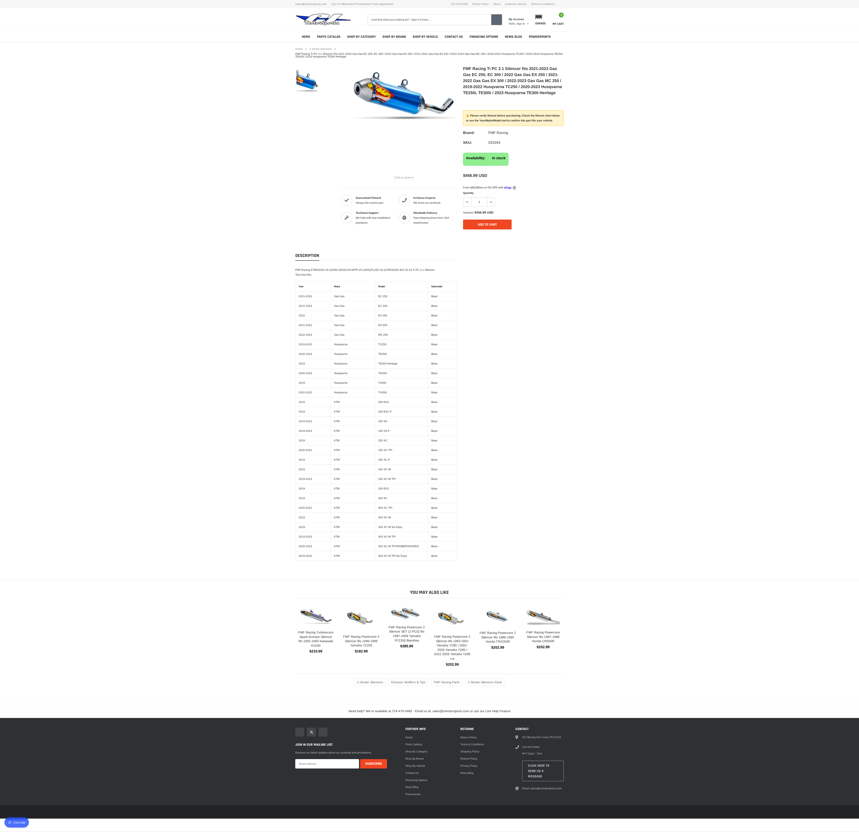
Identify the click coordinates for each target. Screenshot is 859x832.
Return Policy (480, 4)
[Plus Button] (491, 201)
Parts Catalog (328, 36)
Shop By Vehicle (425, 36)
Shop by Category (361, 36)
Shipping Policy (469, 751)
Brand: (469, 133)
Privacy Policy (468, 765)
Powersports (540, 36)
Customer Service (516, 4)
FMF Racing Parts (446, 682)
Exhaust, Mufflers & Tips (408, 682)
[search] (496, 19)
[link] (307, 80)
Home (306, 36)
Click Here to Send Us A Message (538, 771)
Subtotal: (468, 212)
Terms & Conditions (543, 4)
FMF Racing (498, 133)
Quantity (468, 193)
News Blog (513, 36)
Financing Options (484, 36)
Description (307, 255)
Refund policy (468, 758)
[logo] (323, 19)
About (496, 4)
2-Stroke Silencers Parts (485, 682)
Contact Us (454, 36)
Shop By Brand (394, 36)
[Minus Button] (467, 201)
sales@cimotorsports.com (311, 4)
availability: (475, 158)
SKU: (467, 142)
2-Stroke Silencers (320, 49)
